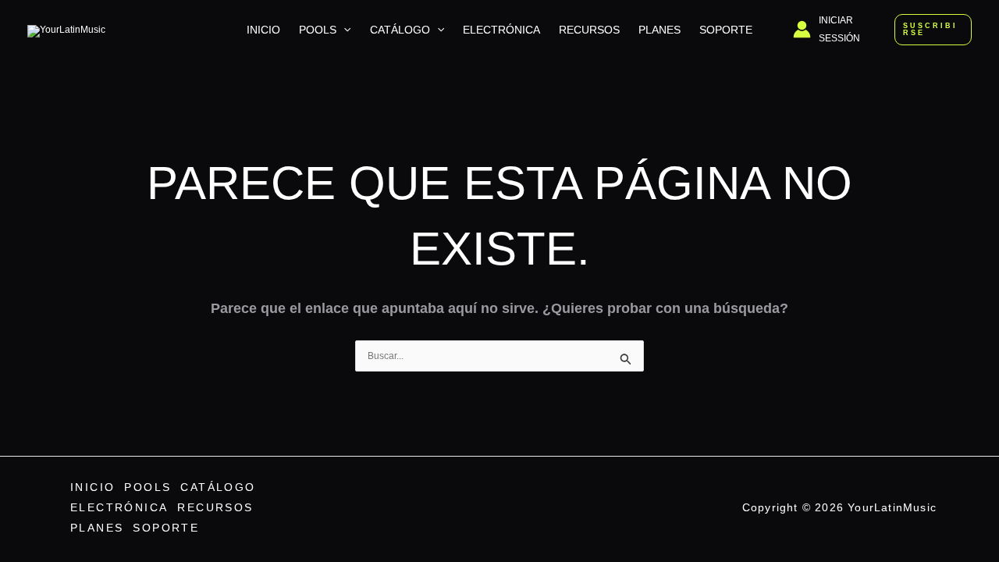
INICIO (263, 29)
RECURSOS (589, 29)
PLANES (659, 29)
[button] (343, 29)
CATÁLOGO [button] (400, 29)
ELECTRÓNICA (501, 29)
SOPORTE (725, 29)
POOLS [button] (317, 29)
